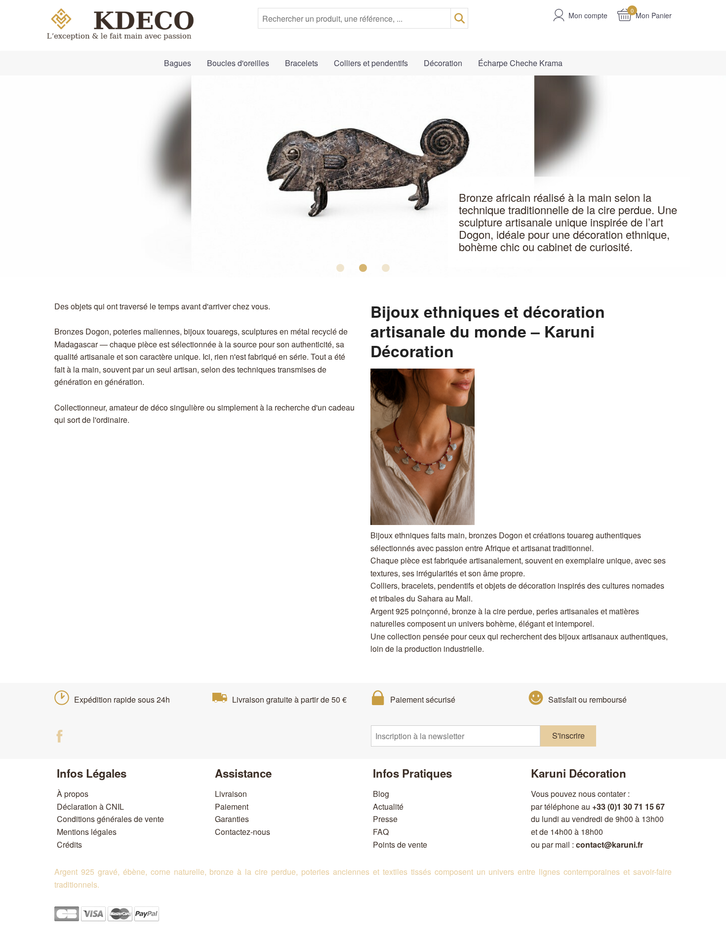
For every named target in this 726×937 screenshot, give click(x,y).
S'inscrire (568, 735)
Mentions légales (87, 831)
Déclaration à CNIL (90, 806)
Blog (381, 793)
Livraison (231, 793)
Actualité (388, 806)
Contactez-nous (242, 831)
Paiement (231, 806)
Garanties (232, 819)
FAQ (381, 831)
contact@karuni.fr (609, 844)
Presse (385, 819)
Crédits (69, 844)
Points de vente (400, 844)
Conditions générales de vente (110, 819)
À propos (72, 793)
